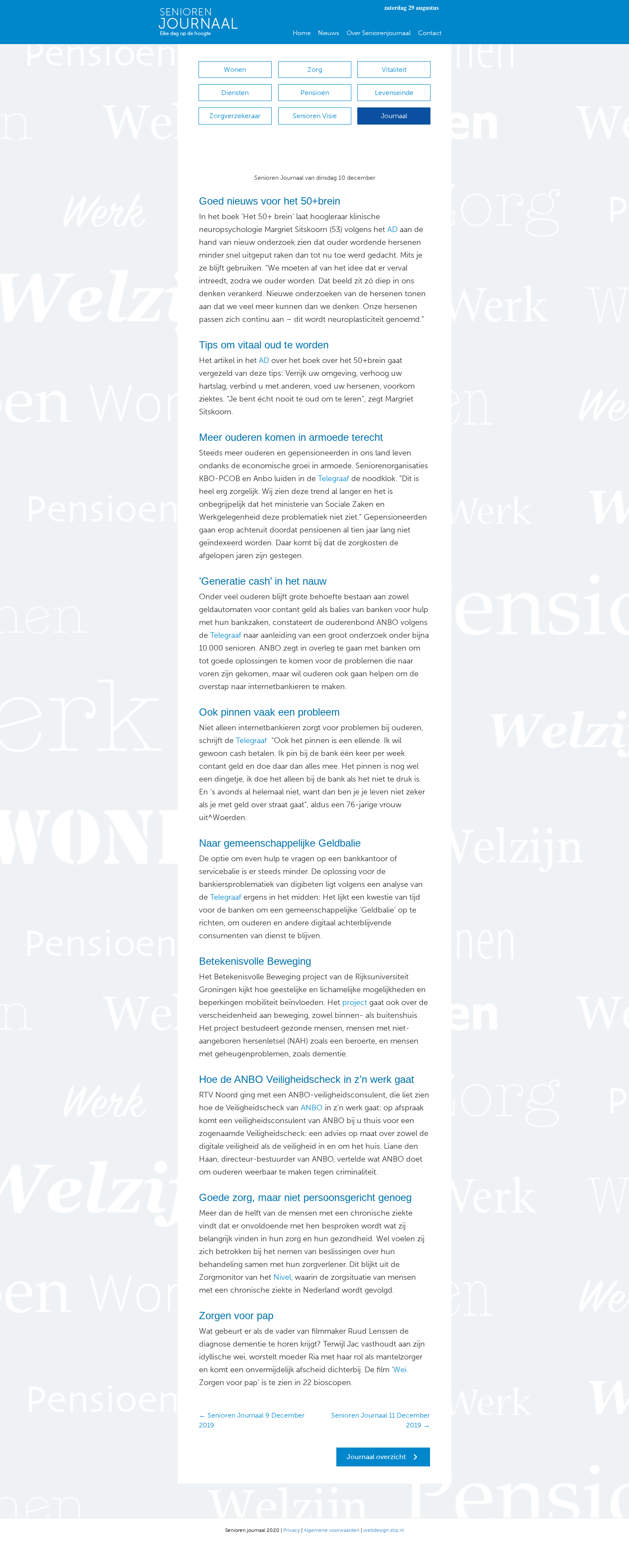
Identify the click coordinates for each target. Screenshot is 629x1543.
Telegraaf (333, 478)
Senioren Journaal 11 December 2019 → (380, 1420)
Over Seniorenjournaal (379, 33)
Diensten (235, 93)
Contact (430, 33)
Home (302, 33)
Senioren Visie (315, 116)
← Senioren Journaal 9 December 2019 (252, 1420)
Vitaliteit (394, 69)
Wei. (400, 1369)
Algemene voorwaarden (331, 1530)
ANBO (312, 1107)
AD (392, 229)
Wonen (235, 69)
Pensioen (314, 93)
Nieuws (328, 33)
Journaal (394, 116)
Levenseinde (394, 93)
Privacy (291, 1530)
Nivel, (283, 1277)
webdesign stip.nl (383, 1530)
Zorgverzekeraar (235, 116)
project (354, 1002)
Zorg (314, 69)
